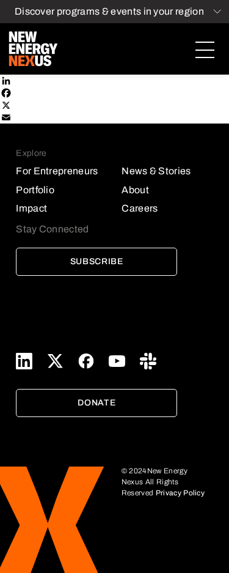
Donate (96, 402)
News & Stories (156, 171)
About (135, 190)
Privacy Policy (180, 493)
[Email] (114, 117)
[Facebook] (114, 93)
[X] (114, 105)
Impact (31, 208)
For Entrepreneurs (57, 171)
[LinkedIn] (114, 81)
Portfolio (35, 190)
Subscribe (96, 261)
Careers (140, 208)
